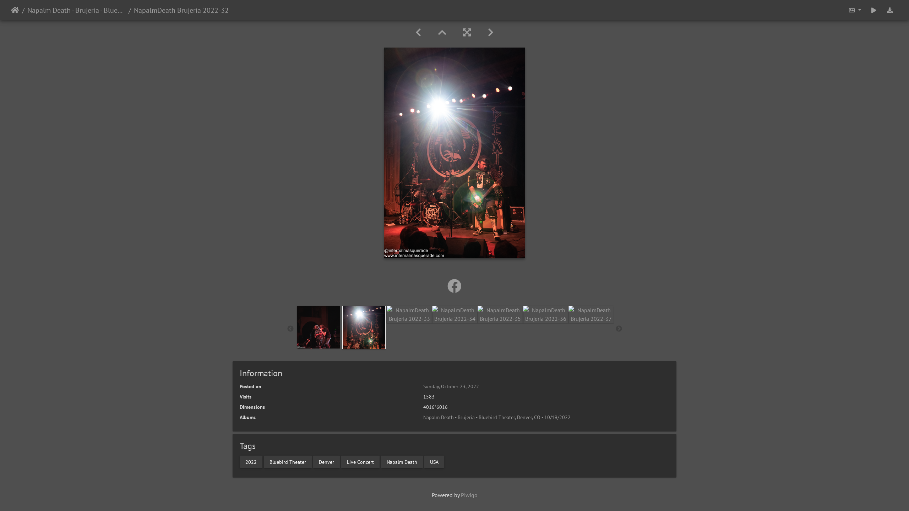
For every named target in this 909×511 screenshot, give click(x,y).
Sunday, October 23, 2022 (451, 386)
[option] (318, 327)
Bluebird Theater (288, 461)
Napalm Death (402, 461)
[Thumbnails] (442, 32)
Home (15, 10)
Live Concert (360, 461)
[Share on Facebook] (454, 286)
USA (434, 461)
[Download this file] (890, 10)
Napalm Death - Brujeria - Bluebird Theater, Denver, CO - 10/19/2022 (76, 10)
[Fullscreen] (466, 32)
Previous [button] (290, 329)
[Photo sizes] (855, 10)
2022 (251, 461)
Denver (326, 461)
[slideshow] (874, 10)
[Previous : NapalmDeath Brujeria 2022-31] (418, 32)
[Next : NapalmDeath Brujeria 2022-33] (490, 32)
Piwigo (469, 495)
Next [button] (618, 329)
